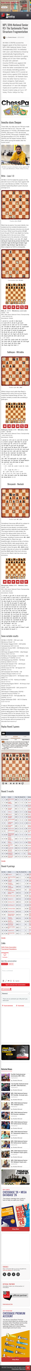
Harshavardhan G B (12, 877)
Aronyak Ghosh (10, 809)
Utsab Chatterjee (10, 886)
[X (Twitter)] (4, 1274)
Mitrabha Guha (11, 896)
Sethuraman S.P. (11, 799)
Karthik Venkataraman (11, 889)
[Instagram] (18, 1274)
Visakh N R (10, 848)
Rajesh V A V (11, 828)
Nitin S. (9, 805)
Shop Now (15, 1229)
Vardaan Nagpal (10, 817)
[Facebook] (13, 1274)
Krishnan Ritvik (11, 908)
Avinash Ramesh (10, 850)
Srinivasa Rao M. (11, 933)
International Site (8, 1304)
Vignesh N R (11, 930)
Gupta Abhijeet (10, 802)
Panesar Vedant (10, 880)
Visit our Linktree (7, 1270)
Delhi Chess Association (8, 947)
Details (3, 861)
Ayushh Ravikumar (10, 921)
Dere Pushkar (10, 842)
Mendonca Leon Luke (10, 924)
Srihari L (10, 812)
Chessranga (15, 1369)
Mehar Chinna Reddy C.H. (10, 838)
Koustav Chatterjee (10, 883)
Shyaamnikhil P (11, 820)
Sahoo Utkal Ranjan (11, 893)
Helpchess (22, 1369)
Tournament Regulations (9, 949)
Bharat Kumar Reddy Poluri (11, 914)
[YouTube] (9, 1274)
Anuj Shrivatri (11, 911)
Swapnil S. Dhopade (10, 853)
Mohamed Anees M (10, 856)
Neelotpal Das (10, 845)
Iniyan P (10, 814)
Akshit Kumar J (11, 831)
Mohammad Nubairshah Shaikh (11, 834)
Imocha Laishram (10, 918)
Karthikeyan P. (11, 905)
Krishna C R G (11, 902)
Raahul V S (10, 899)
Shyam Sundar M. (11, 927)
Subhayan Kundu (10, 823)
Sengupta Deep (10, 826)
